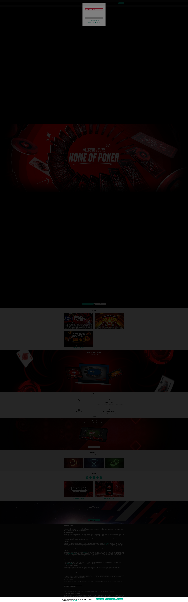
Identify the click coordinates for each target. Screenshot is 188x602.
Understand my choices (100, 599)
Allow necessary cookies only (110, 599)
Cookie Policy (74, 600)
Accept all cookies (120, 599)
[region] (94, 599)
